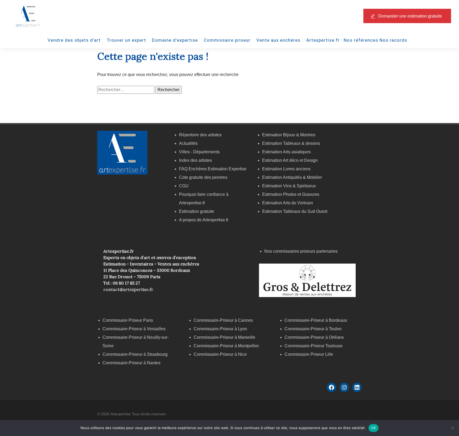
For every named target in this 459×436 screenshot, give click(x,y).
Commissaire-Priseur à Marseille (224, 337)
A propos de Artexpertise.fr (203, 220)
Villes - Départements (199, 152)
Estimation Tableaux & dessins (291, 143)
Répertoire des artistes (200, 135)
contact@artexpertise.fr (128, 289)
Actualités (188, 143)
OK (373, 428)
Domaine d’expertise (175, 40)
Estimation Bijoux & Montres (288, 135)
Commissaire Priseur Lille (308, 354)
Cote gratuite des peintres (203, 177)
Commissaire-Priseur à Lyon (220, 329)
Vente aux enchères (278, 40)
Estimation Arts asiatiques (286, 152)
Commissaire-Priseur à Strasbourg (136, 354)
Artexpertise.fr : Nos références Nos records (356, 40)
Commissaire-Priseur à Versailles (134, 329)
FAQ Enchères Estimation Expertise (212, 169)
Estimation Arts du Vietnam (287, 203)
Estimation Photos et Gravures (290, 194)
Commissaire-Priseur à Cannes (224, 320)
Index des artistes (195, 160)
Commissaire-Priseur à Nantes (131, 363)
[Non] (452, 428)
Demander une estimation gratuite (410, 16)
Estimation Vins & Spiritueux (289, 186)
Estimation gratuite (196, 211)
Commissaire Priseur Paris (128, 320)
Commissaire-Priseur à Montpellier (226, 346)
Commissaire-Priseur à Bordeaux (315, 320)
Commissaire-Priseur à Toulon (313, 329)
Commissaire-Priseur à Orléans (314, 337)
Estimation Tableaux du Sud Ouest (294, 211)
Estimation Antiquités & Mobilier (292, 177)
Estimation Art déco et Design (290, 160)
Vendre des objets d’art (74, 40)
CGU (184, 186)
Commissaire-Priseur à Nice (220, 354)
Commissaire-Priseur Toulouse (313, 346)
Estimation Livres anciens (286, 169)
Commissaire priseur (227, 40)
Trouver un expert (126, 40)
